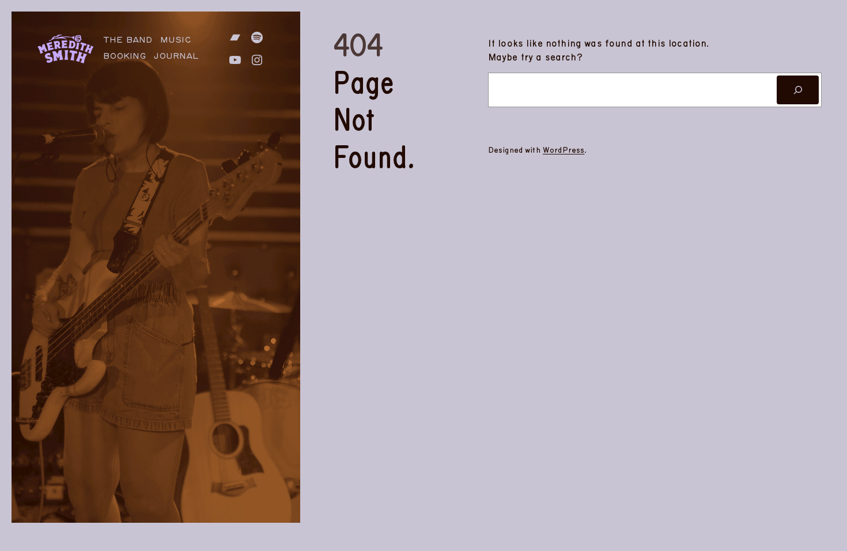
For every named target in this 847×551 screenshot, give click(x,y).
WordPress (563, 150)
